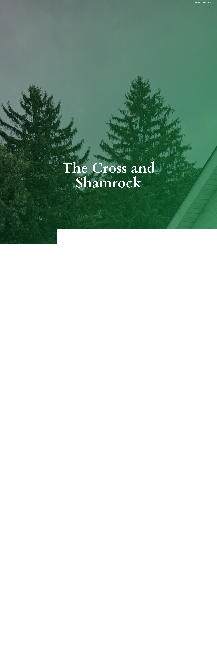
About (7, 2)
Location (12, 2)
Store (3, 2)
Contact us (18, 2)
